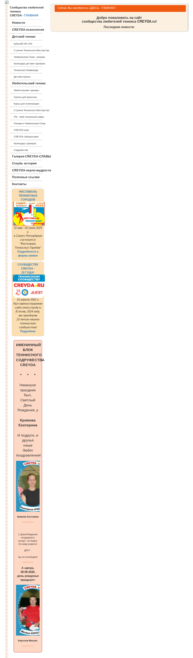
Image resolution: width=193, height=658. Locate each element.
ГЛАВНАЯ (31, 15)
